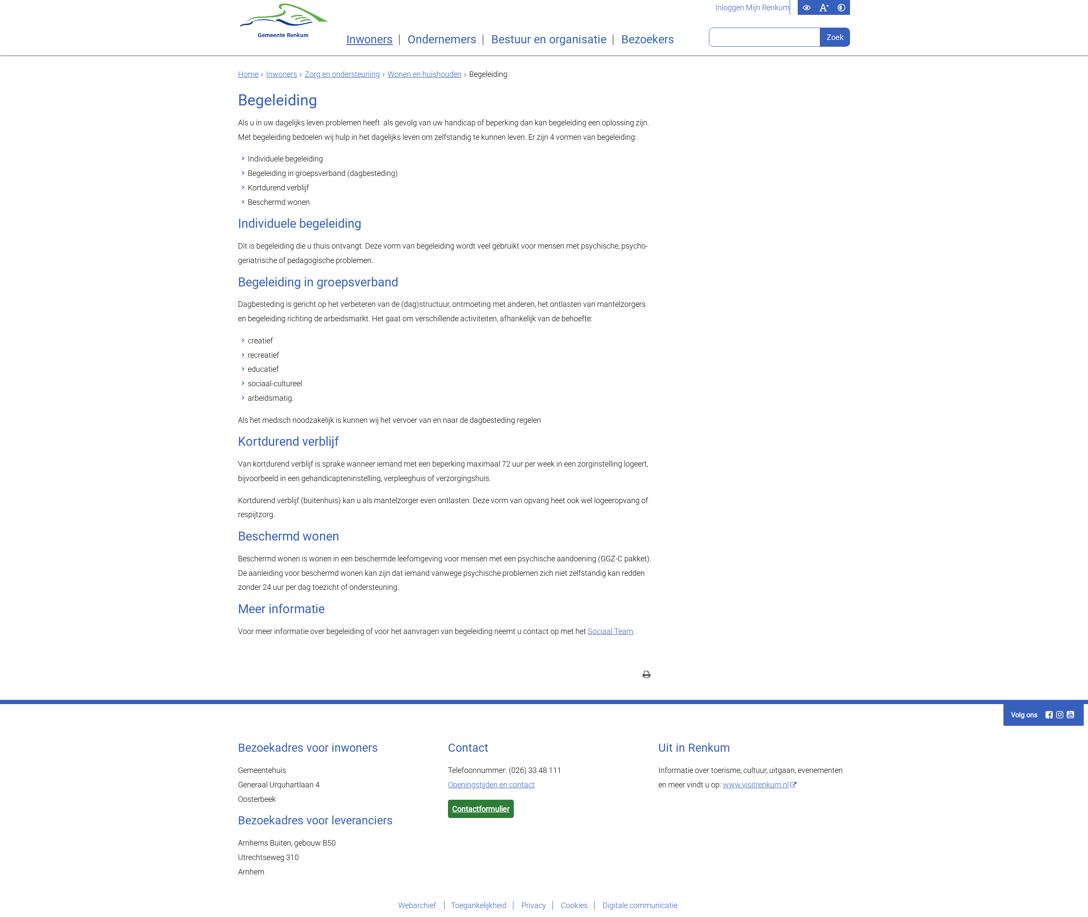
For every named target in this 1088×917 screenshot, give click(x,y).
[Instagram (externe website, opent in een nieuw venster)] (1059, 714)
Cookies (574, 905)
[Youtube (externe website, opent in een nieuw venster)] (1070, 714)
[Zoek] (835, 37)
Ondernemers (442, 39)
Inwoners (369, 39)
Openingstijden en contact (491, 784)
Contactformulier (481, 808)
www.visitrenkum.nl (756, 784)
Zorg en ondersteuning (342, 74)
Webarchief (418, 905)
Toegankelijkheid (479, 905)
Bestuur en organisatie (548, 39)
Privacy (533, 905)
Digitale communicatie (640, 905)
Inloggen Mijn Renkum (752, 7)
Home (248, 74)
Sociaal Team (610, 631)
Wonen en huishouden (425, 74)
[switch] (806, 7)
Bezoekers (647, 39)
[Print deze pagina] (646, 675)
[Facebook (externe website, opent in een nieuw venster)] (1049, 714)
